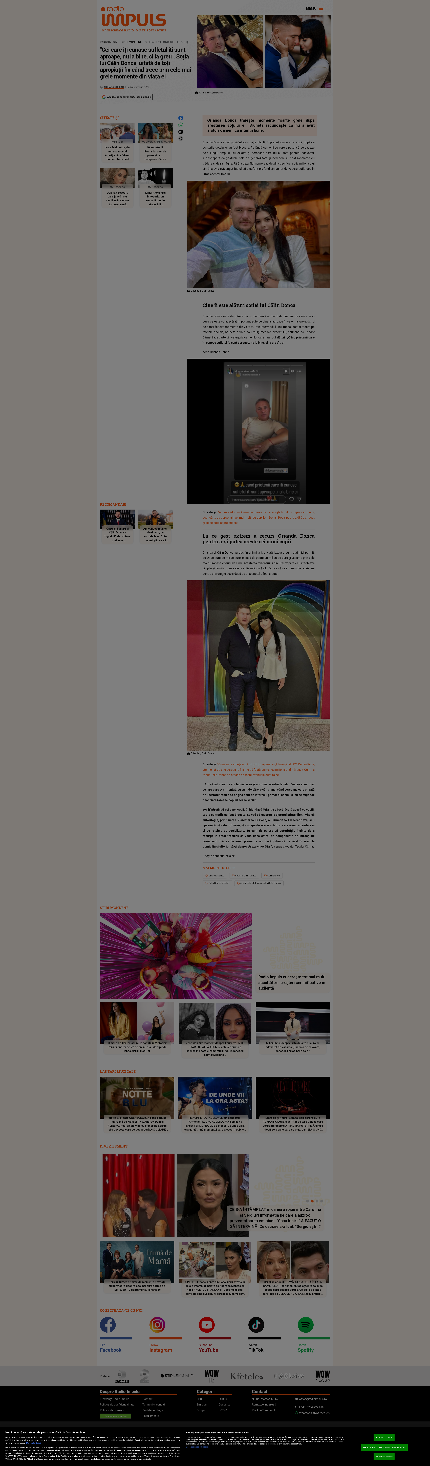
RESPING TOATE (384, 1456)
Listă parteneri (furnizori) (197, 1447)
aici (166, 1453)
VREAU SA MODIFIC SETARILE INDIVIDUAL (384, 1447)
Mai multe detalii (33, 1443)
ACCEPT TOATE (384, 1437)
